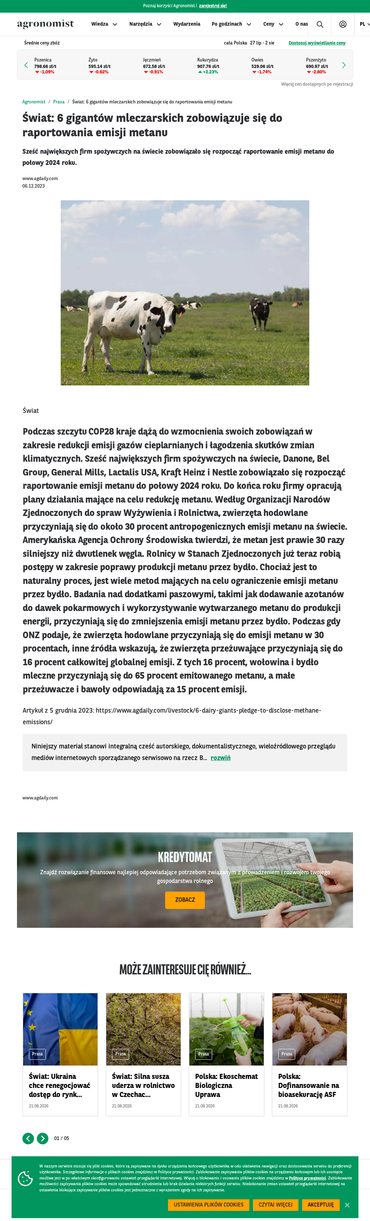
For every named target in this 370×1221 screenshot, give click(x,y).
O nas (302, 24)
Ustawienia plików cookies (209, 1205)
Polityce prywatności (307, 1179)
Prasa (59, 102)
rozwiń (221, 758)
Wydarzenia (186, 24)
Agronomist (34, 102)
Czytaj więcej (276, 1205)
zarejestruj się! (213, 6)
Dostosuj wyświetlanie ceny (317, 43)
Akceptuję (321, 1205)
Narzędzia (140, 24)
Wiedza (99, 24)
